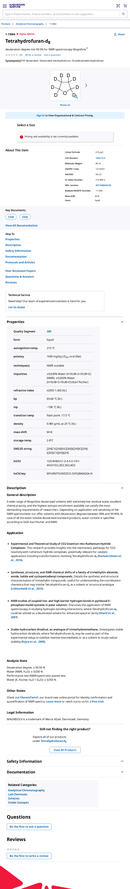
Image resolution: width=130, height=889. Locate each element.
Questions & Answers (19, 276)
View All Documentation (21, 225)
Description (13, 245)
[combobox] (65, 14)
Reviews (11, 282)
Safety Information (18, 251)
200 (49, 331)
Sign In (41, 115)
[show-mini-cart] (125, 6)
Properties (12, 239)
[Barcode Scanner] (118, 6)
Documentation (16, 256)
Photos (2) (65, 105)
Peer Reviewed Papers (20, 271)
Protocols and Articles (20, 262)
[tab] (8, 24)
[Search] (123, 14)
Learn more (53, 701)
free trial (97, 701)
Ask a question (52, 54)
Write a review (33, 54)
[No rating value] (12, 55)
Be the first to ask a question (29, 826)
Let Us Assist (16, 307)
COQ (25, 217)
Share (121, 34)
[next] (86, 85)
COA (11, 217)
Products (5, 23)
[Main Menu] (5, 5)
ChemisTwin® (29, 697)
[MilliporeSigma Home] (17, 6)
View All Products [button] (65, 750)
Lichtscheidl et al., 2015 (27, 588)
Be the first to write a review (30, 856)
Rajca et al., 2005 (33, 642)
